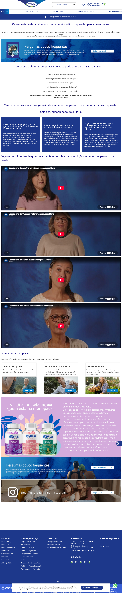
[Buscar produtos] (74, 4)
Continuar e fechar (91, 588)
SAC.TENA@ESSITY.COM (84, 541)
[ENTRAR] (93, 4)
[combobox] (64, 4)
